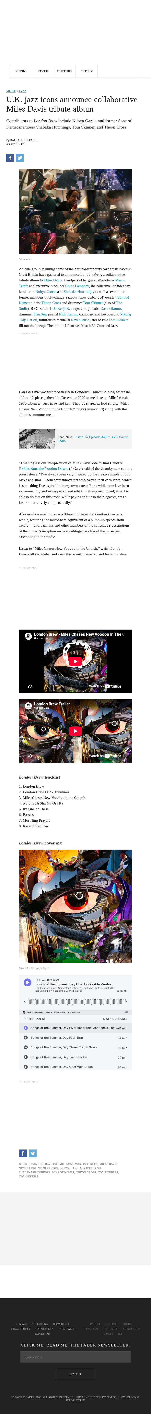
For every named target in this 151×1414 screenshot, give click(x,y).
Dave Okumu (110, 308)
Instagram (91, 1329)
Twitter (95, 1324)
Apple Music (110, 1329)
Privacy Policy (20, 1329)
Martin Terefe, (86, 1164)
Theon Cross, (86, 1172)
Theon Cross (51, 303)
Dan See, (37, 1164)
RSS (120, 1334)
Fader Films (42, 1334)
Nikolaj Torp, (48, 1168)
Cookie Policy (44, 1329)
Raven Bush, (92, 1168)
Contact (21, 1324)
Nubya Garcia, (71, 1168)
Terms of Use (61, 1324)
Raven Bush (80, 320)
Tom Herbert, (108, 1172)
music (11, 91)
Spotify (108, 1334)
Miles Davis (53, 280)
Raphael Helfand (23, 140)
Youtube (128, 1324)
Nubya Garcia (45, 291)
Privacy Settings (88, 1397)
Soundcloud (131, 1329)
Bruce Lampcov (77, 286)
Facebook (111, 1324)
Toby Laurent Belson (39, 968)
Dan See (40, 314)
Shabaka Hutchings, (35, 1172)
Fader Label (66, 1329)
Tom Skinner (93, 303)
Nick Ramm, (28, 1168)
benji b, (24, 1164)
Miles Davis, (108, 1164)
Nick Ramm (68, 314)
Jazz (22, 91)
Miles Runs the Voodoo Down (44, 468)
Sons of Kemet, (63, 1172)
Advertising (40, 1324)
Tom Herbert (118, 320)
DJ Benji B (60, 308)
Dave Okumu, (55, 1164)
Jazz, (70, 1164)
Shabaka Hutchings (78, 291)
